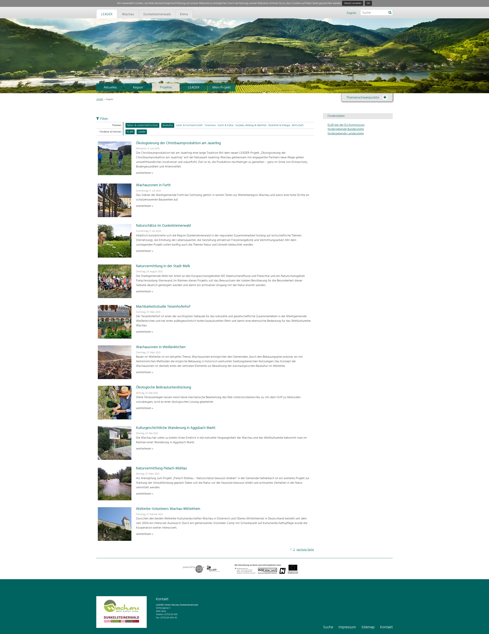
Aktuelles (110, 87)
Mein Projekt (221, 87)
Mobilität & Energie (279, 125)
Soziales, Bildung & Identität (250, 125)
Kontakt (386, 627)
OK (368, 3)
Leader (142, 132)
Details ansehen (352, 3)
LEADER (193, 87)
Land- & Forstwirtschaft (189, 125)
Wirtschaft (298, 125)
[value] (390, 12)
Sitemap (368, 627)
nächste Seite (305, 549)
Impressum (347, 627)
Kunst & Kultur (226, 125)
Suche (328, 627)
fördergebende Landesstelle (346, 133)
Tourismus (210, 125)
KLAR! (130, 132)
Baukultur (168, 125)
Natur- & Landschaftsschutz (142, 125)
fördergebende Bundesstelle (346, 129)
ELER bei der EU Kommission (346, 125)
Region (138, 87)
